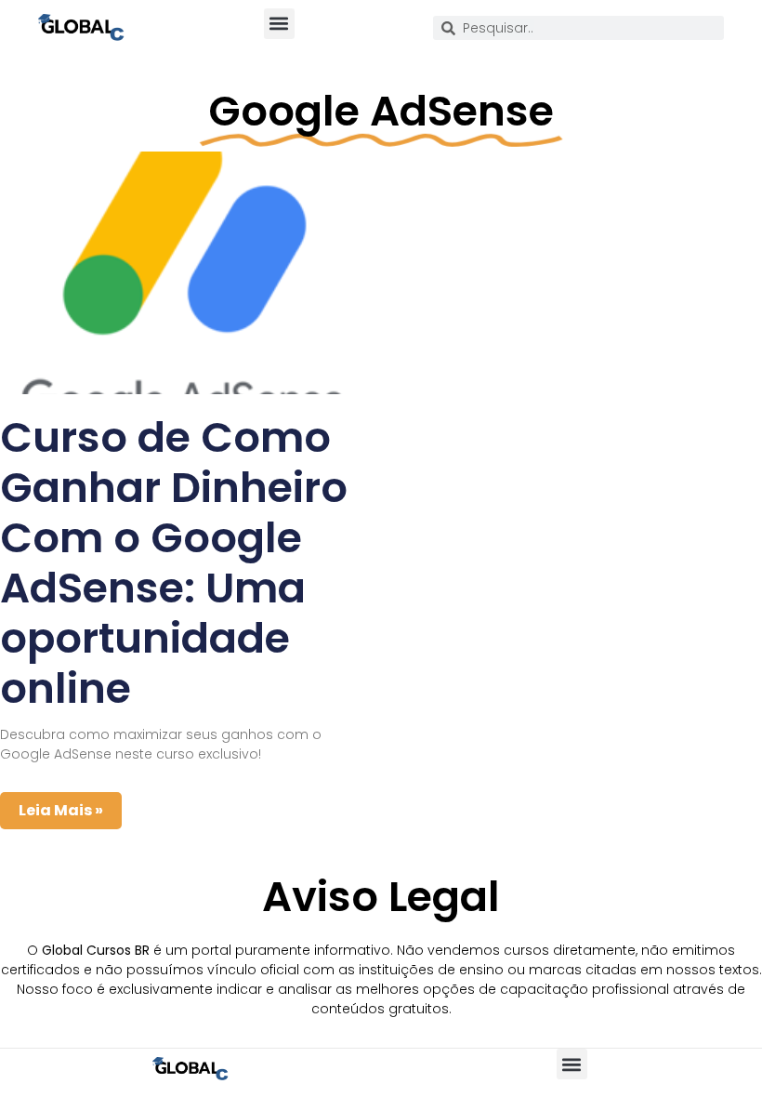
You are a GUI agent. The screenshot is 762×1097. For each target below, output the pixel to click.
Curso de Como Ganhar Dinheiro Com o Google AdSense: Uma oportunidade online (174, 563)
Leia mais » (61, 810)
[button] (279, 23)
